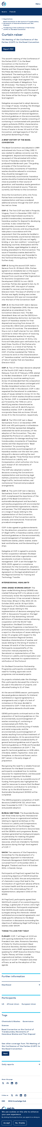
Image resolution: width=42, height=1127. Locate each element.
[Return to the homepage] (4, 4)
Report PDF (8, 49)
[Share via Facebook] (8, 1083)
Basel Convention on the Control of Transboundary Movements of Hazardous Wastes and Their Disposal (18, 1031)
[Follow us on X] (12, 1095)
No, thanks (20, 1123)
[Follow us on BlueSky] (25, 1095)
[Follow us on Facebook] (17, 1095)
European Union (29, 1004)
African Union (13, 1004)
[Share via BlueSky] (16, 1083)
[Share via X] (3, 1083)
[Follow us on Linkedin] (21, 1095)
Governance (28, 1021)
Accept (6, 1123)
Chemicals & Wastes (11, 1021)
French (13, 12)
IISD (3, 1101)
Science (5, 1025)
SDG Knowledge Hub (17, 1101)
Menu (38, 4)
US (3, 1004)
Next (5, 1053)
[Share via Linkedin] (12, 1083)
